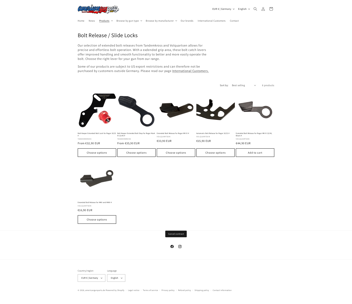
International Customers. (190, 71)
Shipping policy (202, 290)
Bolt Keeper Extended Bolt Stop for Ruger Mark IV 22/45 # (136, 134)
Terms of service (150, 290)
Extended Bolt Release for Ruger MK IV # (173, 133)
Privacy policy (168, 290)
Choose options (97, 152)
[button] (105, 20)
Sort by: (224, 85)
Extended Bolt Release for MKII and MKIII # (95, 202)
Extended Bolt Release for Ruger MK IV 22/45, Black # (254, 134)
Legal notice (133, 290)
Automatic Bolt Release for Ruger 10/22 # (212, 133)
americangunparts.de (95, 290)
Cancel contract (176, 233)
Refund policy (184, 290)
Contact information (222, 290)
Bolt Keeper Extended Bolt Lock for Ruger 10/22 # (97, 134)
